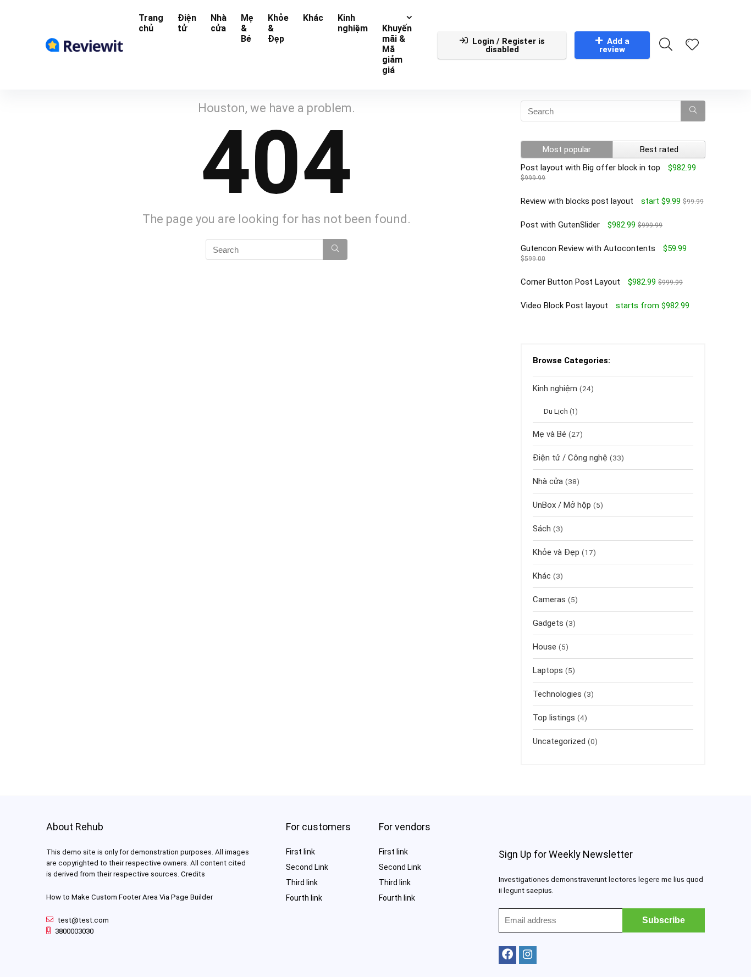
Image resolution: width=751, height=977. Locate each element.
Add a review (614, 45)
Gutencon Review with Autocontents (588, 248)
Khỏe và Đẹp (556, 552)
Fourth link (304, 897)
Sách (542, 529)
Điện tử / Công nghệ (570, 458)
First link (300, 851)
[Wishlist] (692, 45)
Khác (313, 18)
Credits (193, 874)
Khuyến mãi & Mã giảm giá (397, 49)
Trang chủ (151, 23)
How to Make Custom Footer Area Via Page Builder (129, 897)
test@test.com (83, 920)
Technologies (557, 694)
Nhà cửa (219, 23)
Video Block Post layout (564, 305)
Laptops (548, 670)
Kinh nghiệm (353, 23)
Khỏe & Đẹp (278, 28)
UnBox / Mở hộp (562, 505)
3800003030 (74, 931)
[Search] (335, 249)
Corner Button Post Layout (570, 282)
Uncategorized (559, 741)
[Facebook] (507, 955)
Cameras (549, 599)
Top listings (554, 718)
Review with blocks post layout (577, 201)
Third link (302, 882)
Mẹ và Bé (549, 434)
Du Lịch (556, 411)
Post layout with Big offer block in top (590, 168)
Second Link (307, 867)
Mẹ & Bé (247, 28)
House (544, 647)
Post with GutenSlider (560, 225)
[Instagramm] (528, 955)
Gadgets (548, 623)
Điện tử (187, 23)
